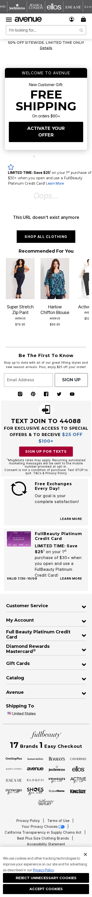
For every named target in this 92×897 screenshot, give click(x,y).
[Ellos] (78, 768)
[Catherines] (78, 758)
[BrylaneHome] (57, 791)
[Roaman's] (57, 758)
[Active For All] (78, 779)
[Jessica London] (14, 768)
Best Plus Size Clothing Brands (43, 838)
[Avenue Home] (28, 19)
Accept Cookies (46, 889)
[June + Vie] (14, 780)
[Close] (85, 854)
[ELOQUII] (35, 779)
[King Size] (78, 791)
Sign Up (71, 379)
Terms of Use (58, 821)
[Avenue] (35, 768)
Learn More (55, 183)
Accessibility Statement (46, 844)
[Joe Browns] (57, 768)
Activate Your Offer (46, 132)
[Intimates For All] (14, 791)
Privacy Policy (43, 870)
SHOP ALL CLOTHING (46, 237)
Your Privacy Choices (40, 827)
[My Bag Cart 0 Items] (84, 19)
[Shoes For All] (35, 791)
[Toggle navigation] (9, 19)
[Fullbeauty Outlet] (46, 801)
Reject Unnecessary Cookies (46, 878)
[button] (71, 19)
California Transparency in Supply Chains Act (43, 832)
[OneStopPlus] (14, 758)
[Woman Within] (35, 758)
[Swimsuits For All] (57, 780)
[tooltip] (17, 6)
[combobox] (46, 30)
